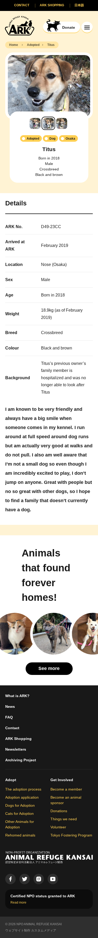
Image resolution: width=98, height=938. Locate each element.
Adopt (10, 780)
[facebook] (10, 879)
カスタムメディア (43, 930)
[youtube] (53, 879)
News (10, 706)
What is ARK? (17, 696)
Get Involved (61, 780)
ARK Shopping (18, 739)
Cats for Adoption (19, 813)
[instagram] (38, 879)
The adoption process (23, 789)
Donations (58, 811)
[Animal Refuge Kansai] (19, 25)
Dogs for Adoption (20, 805)
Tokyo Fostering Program (71, 835)
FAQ (9, 717)
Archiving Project (20, 760)
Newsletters (15, 749)
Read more (18, 902)
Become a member (66, 789)
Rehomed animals (20, 835)
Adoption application (22, 797)
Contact (12, 728)
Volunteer (58, 827)
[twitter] (24, 879)
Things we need (63, 819)
